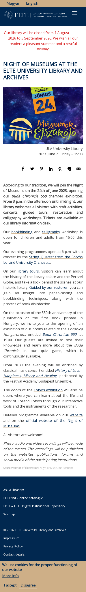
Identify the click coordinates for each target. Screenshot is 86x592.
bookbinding (21, 231)
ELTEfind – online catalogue (23, 498)
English (32, 3)
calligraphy (51, 231)
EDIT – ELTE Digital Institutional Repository (34, 506)
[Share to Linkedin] (51, 170)
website (76, 415)
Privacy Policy (13, 546)
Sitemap (9, 514)
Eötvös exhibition (48, 390)
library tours (28, 271)
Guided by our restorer (48, 287)
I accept (10, 585)
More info (10, 575)
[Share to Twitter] (32, 170)
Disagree (28, 585)
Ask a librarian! (13, 490)
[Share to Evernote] (69, 170)
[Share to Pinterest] (42, 170)
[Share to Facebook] (23, 170)
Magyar (13, 3)
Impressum (11, 538)
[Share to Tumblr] (60, 170)
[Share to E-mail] (78, 170)
